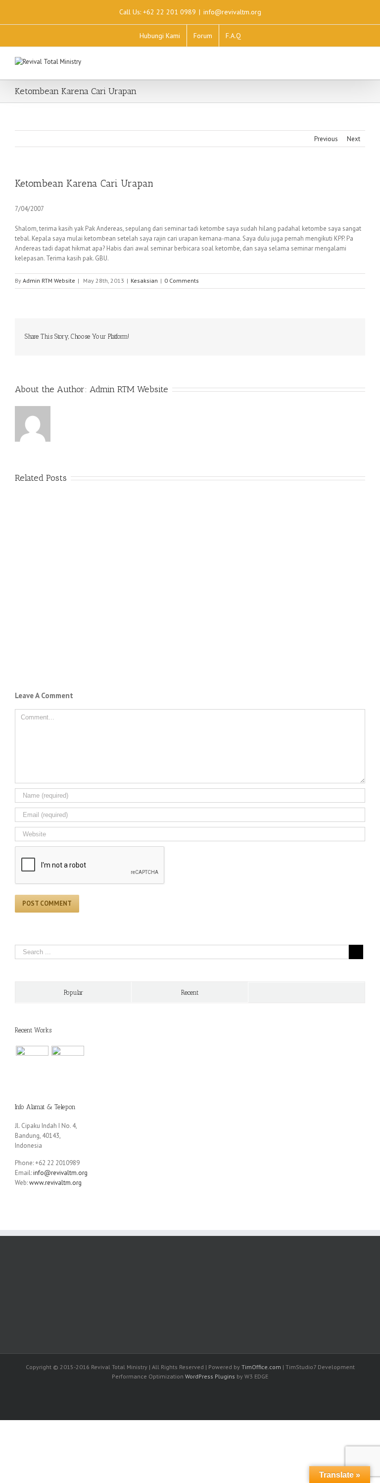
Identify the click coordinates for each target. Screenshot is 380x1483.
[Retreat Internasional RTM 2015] (67, 1062)
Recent (189, 992)
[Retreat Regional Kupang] (32, 1062)
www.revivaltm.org (55, 1182)
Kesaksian (144, 280)
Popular (73, 992)
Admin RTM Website (49, 280)
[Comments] (306, 992)
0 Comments (181, 280)
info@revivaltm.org (232, 11)
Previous (326, 139)
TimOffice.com (261, 1367)
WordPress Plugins (210, 1376)
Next (353, 139)
